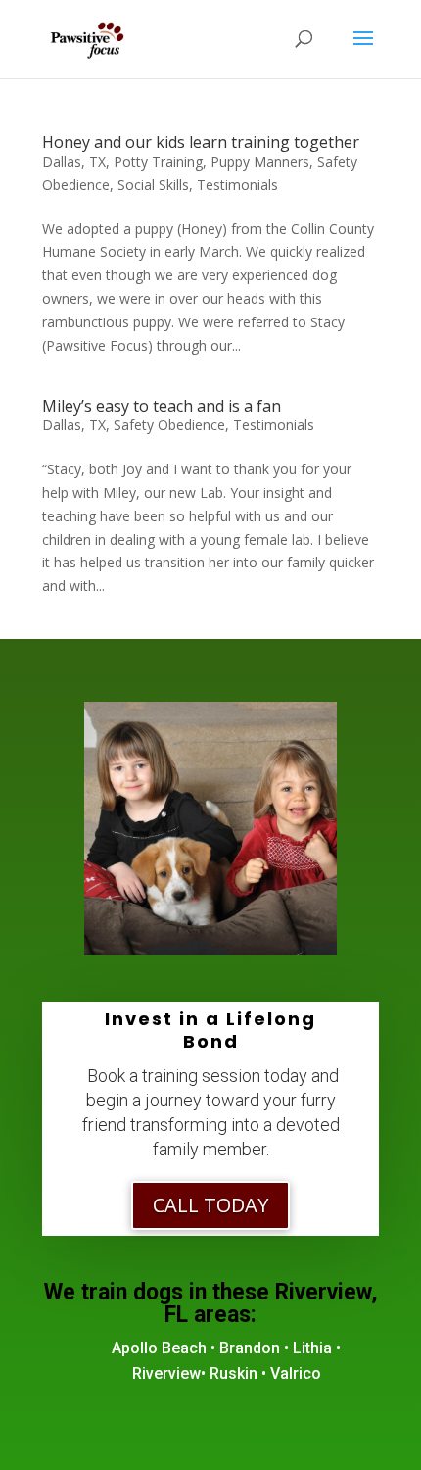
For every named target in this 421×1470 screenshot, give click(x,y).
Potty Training (158, 161)
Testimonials (237, 184)
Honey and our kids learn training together (200, 142)
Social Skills (153, 184)
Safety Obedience (169, 425)
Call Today (210, 1205)
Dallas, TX (74, 161)
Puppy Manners (259, 161)
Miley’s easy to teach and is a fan (161, 405)
